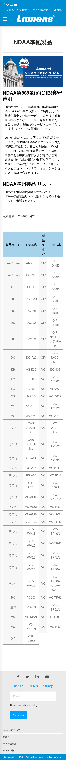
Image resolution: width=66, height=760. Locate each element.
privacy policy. (30, 705)
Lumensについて (11, 730)
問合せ (6, 737)
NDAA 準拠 (8, 750)
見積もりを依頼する (18, 10)
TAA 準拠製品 (9, 744)
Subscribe (18, 715)
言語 (59, 10)
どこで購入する (42, 10)
